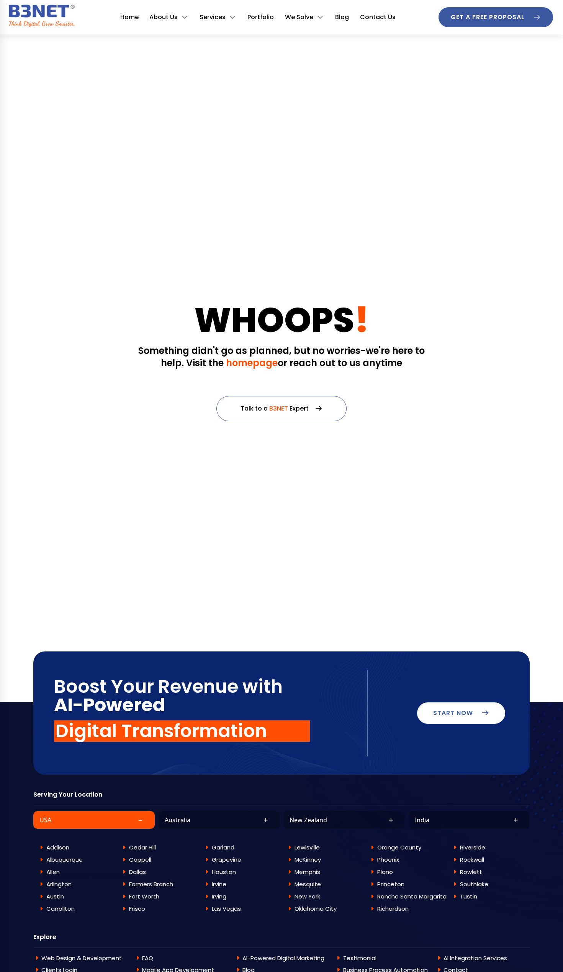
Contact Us (378, 17)
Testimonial (359, 958)
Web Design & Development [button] (81, 958)
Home (129, 17)
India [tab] (466, 820)
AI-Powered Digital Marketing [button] (283, 958)
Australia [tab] (216, 820)
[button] (74, 847)
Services (213, 17)
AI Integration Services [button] (475, 958)
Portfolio (260, 17)
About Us (163, 17)
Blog (342, 17)
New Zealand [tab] (341, 820)
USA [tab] (91, 820)
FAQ (147, 958)
